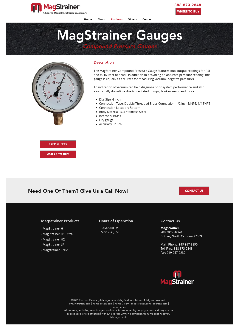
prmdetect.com (119, 307)
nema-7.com (122, 303)
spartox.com (160, 303)
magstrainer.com (141, 303)
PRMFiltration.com (80, 303)
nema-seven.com (103, 303)
